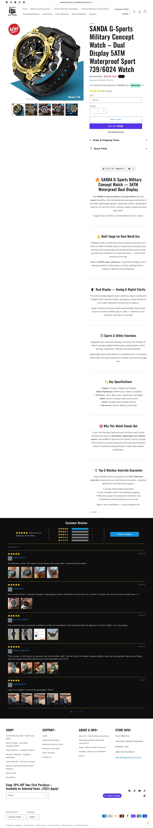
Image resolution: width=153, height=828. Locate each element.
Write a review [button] (124, 534)
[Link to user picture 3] (39, 572)
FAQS (44, 736)
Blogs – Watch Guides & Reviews (92, 747)
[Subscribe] (46, 795)
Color (92, 95)
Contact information (82, 825)
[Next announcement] (104, 2)
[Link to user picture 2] (26, 572)
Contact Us (47, 757)
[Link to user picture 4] (52, 572)
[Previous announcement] (49, 2)
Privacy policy (41, 825)
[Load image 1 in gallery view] (18, 110)
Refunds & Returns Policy (52, 744)
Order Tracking (48, 753)
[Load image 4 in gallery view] (58, 110)
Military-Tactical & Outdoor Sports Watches (20, 767)
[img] (14, 554)
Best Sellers (11, 777)
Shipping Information (51, 740)
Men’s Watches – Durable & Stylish (20, 750)
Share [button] (94, 512)
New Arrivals (11, 773)
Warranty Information (51, 749)
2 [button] (75, 712)
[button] (41, 8)
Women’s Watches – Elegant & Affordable (18, 755)
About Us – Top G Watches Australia (93, 736)
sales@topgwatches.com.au (128, 757)
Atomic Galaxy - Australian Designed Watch (17, 744)
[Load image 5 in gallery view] (72, 110)
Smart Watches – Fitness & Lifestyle (21, 762)
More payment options (116, 132)
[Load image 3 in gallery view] (45, 110)
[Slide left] (8, 109)
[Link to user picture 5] (65, 699)
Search (82, 756)
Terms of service (53, 825)
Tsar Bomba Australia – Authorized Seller (20, 737)
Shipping (93, 80)
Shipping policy (67, 825)
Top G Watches (17, 825)
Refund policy (29, 825)
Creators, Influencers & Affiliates (92, 752)
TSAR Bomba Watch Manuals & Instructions (91, 741)
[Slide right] (81, 109)
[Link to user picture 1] (13, 572)
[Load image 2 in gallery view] (31, 110)
